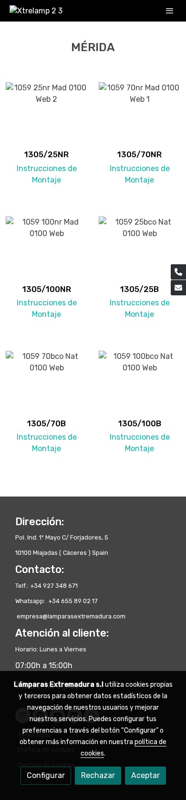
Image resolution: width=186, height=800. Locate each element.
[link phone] (178, 272)
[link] (36, 11)
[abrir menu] (169, 10)
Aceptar (145, 775)
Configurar (46, 775)
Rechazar (98, 775)
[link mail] (178, 287)
